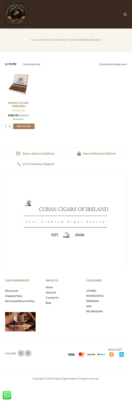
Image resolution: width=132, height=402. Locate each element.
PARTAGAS (92, 300)
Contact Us (52, 297)
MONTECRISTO (95, 295)
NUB (88, 306)
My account (11, 290)
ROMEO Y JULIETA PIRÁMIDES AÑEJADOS (18, 106)
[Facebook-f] (21, 353)
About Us (51, 292)
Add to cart (24, 126)
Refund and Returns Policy (20, 300)
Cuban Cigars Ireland (65, 378)
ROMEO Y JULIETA (48, 39)
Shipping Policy (13, 295)
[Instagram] (28, 353)
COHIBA (91, 290)
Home (34, 39)
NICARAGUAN (94, 311)
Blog (48, 302)
